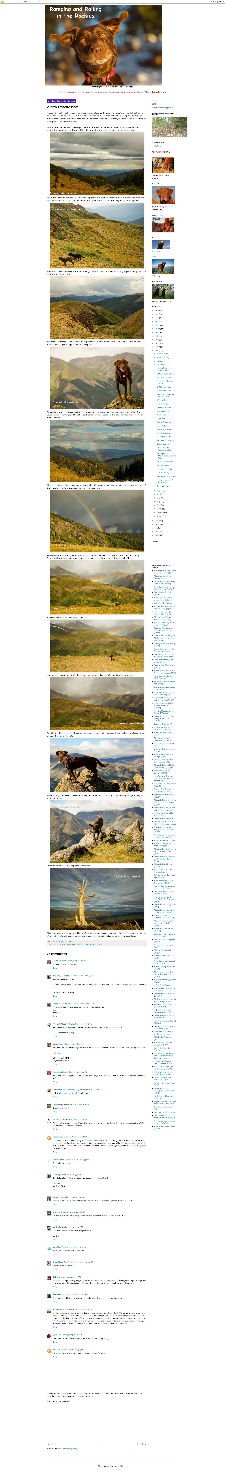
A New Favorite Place (165, 462)
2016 (157, 343)
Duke (55, 1174)
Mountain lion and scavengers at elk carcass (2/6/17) (164, 1090)
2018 (157, 336)
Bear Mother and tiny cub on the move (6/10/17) (164, 1033)
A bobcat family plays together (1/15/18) (162, 844)
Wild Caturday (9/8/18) (163, 603)
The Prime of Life (163, 437)
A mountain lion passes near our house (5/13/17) (163, 1062)
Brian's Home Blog (60, 1262)
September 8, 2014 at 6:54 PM (83, 1004)
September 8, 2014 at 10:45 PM (75, 1137)
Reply (55, 968)
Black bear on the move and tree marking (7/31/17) (165, 1000)
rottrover (56, 1212)
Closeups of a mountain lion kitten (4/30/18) (163, 761)
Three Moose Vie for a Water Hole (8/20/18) (163, 618)
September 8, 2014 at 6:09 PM (74, 961)
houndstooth (58, 1072)
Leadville (80, 944)
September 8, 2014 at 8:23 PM (71, 1044)
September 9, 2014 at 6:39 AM (72, 1197)
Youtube (157, 146)
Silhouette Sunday (163, 407)
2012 (157, 524)
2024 (157, 318)
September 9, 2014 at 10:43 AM (80, 1262)
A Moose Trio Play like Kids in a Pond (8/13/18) (165, 624)
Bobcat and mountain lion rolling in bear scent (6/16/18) (164, 718)
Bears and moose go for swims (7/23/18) (164, 661)
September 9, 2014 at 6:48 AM (73, 1212)
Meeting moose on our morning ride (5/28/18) (163, 739)
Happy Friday (161, 415)
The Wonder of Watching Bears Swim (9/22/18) (164, 582)
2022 (157, 321)
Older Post (141, 1444)
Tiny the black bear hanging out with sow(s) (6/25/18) (165, 699)
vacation (100, 944)
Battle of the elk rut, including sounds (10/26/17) (164, 916)
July (158, 494)
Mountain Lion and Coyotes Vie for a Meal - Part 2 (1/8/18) (165, 851)
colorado (56, 944)
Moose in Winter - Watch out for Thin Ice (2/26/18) (164, 809)
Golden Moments (163, 444)
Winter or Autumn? (164, 429)
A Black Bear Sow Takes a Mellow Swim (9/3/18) (164, 607)
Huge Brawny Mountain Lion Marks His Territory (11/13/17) (164, 899)
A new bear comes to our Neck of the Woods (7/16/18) (165, 672)
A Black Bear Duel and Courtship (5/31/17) (163, 1044)
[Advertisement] (96, 1422)
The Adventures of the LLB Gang (66, 1089)
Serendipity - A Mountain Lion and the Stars (166, 455)
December (161, 354)
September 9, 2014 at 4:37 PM (81, 1309)
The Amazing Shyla (164, 469)
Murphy (56, 1044)
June (159, 498)
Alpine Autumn (162, 426)
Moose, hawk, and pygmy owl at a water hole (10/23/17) (164, 923)
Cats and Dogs (162, 404)
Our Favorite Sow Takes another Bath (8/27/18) (163, 613)
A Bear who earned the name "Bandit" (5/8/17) (163, 1073)
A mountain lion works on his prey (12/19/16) (164, 1122)
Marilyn (56, 1227)
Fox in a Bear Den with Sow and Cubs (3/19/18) (163, 790)
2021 (157, 325)
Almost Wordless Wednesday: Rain (164, 449)
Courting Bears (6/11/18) (163, 724)
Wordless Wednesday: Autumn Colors (165, 395)
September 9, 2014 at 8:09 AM (74, 1247)
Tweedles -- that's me (61, 1004)
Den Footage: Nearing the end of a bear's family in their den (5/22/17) (164, 1055)
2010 (157, 531)
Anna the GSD (58, 1294)
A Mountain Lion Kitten (165, 374)
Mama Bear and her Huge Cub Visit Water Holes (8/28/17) (164, 974)
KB (155, 104)
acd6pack (56, 1197)
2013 (157, 521)
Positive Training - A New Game (164, 481)
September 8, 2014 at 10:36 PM (74, 1119)
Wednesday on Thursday (166, 476)
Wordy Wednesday (164, 422)
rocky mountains (90, 944)
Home (97, 1444)
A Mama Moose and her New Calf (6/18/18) (163, 712)
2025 (157, 314)
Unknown (56, 1350)
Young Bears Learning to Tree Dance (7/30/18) (164, 650)
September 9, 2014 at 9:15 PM (72, 1350)
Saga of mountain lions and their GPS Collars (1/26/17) (165, 1102)
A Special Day (161, 400)
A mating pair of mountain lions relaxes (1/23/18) (164, 836)
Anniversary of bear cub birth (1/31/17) (163, 1097)
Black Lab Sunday (163, 433)
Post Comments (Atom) (67, 1449)
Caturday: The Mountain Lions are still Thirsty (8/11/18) (163, 630)
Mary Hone (57, 1247)
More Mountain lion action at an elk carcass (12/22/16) (164, 1116)
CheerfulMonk (58, 1160)
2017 (156, 340)
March (159, 509)
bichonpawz (57, 1137)
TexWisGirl (57, 961)
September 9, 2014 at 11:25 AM (69, 1277)
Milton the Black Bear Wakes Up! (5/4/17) (162, 1078)
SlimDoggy (57, 1119)
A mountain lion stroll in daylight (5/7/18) (164, 755)
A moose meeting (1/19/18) (164, 840)
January (160, 516)
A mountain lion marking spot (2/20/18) (164, 814)
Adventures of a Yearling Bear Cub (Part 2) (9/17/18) (164, 588)
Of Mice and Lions (163, 387)
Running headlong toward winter (163, 369)
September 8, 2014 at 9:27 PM (91, 1089)
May (159, 501)
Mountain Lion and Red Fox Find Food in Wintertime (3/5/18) (165, 802)
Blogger (123, 1466)
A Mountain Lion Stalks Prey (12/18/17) (163, 871)
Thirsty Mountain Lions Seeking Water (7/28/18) (163, 655)
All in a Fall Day (162, 473)
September (161, 365)
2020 (157, 329)
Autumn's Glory (162, 411)
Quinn (55, 1335)
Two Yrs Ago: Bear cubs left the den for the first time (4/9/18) (164, 778)
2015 (157, 347)
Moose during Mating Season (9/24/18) (162, 577)
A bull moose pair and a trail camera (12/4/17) (163, 882)
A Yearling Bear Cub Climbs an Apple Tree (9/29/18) (165, 571)
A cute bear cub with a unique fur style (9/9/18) (163, 599)
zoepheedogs (58, 1104)
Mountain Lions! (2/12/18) (163, 818)
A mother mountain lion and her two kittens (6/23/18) (163, 705)
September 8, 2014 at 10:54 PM (77, 1160)
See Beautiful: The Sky (165, 440)
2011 (156, 528)
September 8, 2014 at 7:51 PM (80, 1024)
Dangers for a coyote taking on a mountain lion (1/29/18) (164, 829)
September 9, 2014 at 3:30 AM (69, 1174)
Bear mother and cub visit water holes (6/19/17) (164, 1027)
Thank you (160, 418)
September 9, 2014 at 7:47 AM (71, 1227)
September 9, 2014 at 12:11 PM (76, 1294)
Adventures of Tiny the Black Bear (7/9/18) (163, 677)
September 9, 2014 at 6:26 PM (70, 1335)
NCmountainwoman (60, 1309)
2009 (157, 535)
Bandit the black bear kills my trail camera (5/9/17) (164, 1067)
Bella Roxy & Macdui (61, 976)
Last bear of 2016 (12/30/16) (165, 1112)
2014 (157, 350)
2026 (157, 310)
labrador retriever (70, 944)
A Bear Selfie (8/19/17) (162, 985)
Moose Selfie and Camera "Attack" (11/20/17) (164, 892)
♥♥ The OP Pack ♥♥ (61, 1024)
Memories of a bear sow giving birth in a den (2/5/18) (165, 823)
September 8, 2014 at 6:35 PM (82, 976)
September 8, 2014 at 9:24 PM (75, 1072)
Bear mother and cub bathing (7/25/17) (162, 1005)
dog (61, 944)
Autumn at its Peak (164, 391)
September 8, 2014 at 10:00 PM (76, 1104)
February (160, 512)
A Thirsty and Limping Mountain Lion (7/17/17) (163, 1011)
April (159, 505)
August (160, 490)
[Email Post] (69, 941)
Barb (54, 1277)
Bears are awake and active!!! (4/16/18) (162, 772)
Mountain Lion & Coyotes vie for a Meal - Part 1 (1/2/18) (164, 859)
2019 (157, 332)
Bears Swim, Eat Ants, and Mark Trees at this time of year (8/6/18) (164, 638)
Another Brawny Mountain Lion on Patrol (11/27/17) (164, 887)
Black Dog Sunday (163, 377)
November (161, 357)
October (160, 361)
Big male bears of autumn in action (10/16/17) (164, 935)
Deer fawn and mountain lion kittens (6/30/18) (164, 693)
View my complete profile (162, 107)
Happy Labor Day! (163, 486)
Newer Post (52, 1444)
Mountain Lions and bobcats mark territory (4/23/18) (165, 766)
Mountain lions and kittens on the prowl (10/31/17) (164, 911)
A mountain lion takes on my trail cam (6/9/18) (164, 728)
